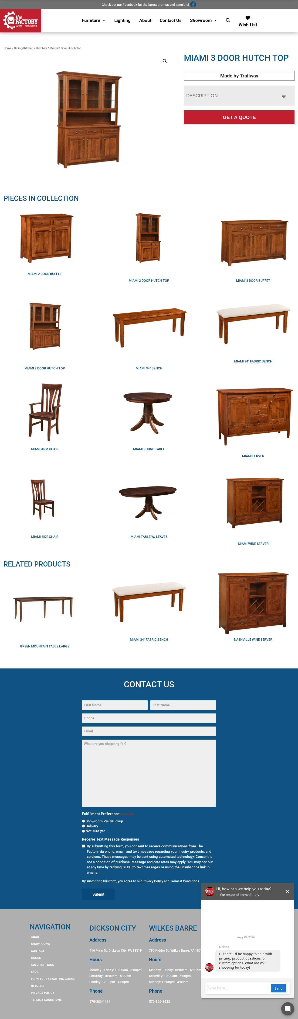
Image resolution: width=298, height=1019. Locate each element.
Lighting (122, 20)
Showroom (201, 20)
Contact (37, 951)
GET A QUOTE (239, 117)
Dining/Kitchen (23, 48)
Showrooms (40, 944)
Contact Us (171, 20)
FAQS (34, 972)
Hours (36, 958)
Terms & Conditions (184, 881)
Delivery (92, 826)
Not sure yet (95, 831)
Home (7, 48)
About (145, 20)
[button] (165, 61)
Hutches (41, 48)
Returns (37, 986)
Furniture (91, 20)
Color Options (42, 965)
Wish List (248, 23)
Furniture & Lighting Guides (53, 979)
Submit (98, 894)
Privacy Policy (152, 881)
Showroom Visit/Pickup (104, 821)
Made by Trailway (239, 76)
